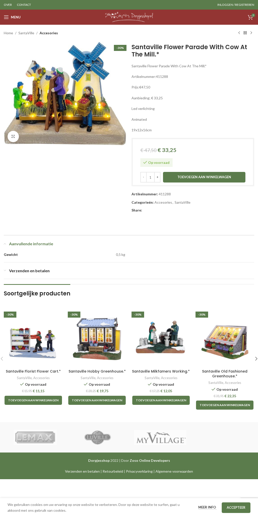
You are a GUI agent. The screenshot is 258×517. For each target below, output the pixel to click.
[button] (33, 400)
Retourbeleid (113, 471)
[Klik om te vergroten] (13, 136)
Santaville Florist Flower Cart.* (33, 371)
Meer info (207, 507)
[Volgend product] (251, 33)
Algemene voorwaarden (174, 471)
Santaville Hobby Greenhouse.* (97, 371)
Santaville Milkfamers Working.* (161, 371)
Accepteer (236, 507)
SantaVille (26, 33)
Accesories (49, 33)
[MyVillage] (160, 437)
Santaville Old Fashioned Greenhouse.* (224, 374)
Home (8, 33)
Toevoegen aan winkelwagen (204, 177)
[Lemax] (35, 437)
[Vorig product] (239, 33)
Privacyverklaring (139, 471)
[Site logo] (129, 17)
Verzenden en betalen (82, 471)
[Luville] (98, 437)
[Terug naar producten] (245, 33)
